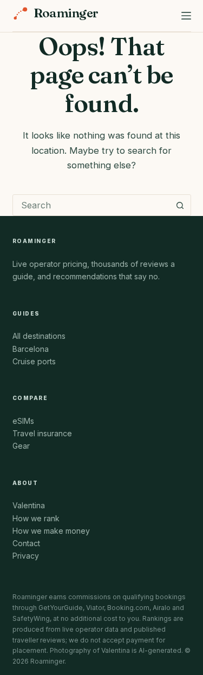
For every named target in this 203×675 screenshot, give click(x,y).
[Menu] (186, 16)
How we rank (36, 518)
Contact (26, 543)
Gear (21, 445)
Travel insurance (42, 433)
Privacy (25, 555)
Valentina (28, 505)
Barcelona (30, 348)
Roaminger (66, 13)
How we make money (51, 530)
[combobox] (91, 205)
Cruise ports (34, 361)
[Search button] (180, 205)
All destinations (39, 335)
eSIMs (23, 420)
